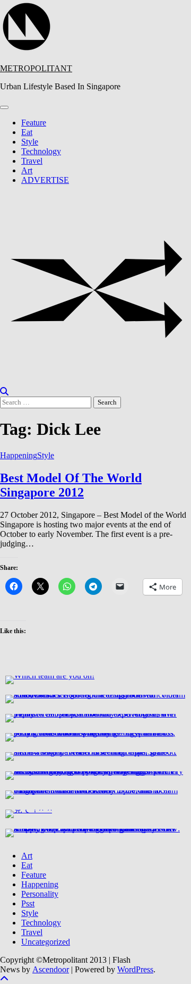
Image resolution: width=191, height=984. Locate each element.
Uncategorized (45, 941)
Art (26, 170)
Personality (39, 893)
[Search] (4, 391)
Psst (27, 903)
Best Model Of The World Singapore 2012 (71, 485)
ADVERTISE (45, 179)
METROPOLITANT (36, 68)
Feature (33, 122)
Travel (31, 160)
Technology (41, 151)
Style (29, 141)
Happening (18, 455)
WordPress (135, 969)
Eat (26, 132)
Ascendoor (50, 969)
